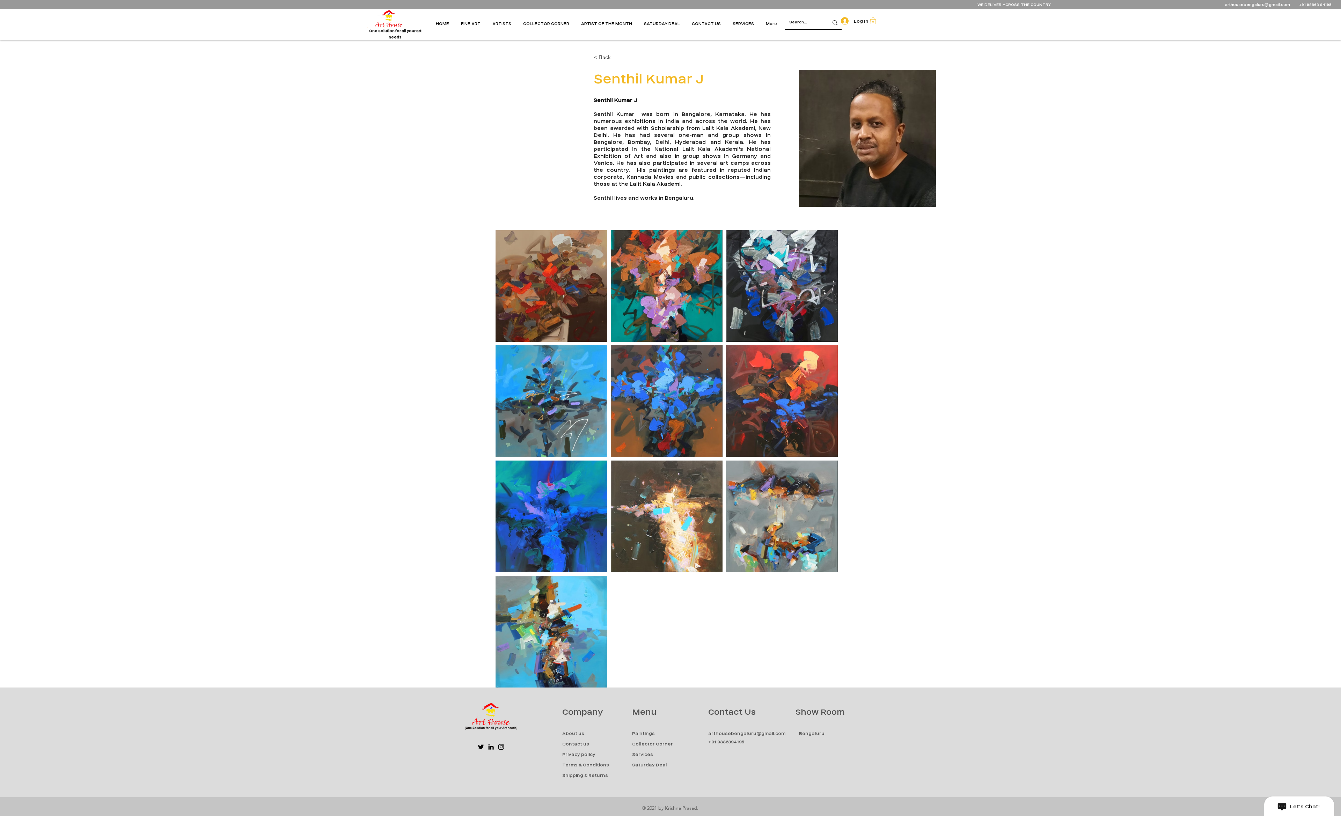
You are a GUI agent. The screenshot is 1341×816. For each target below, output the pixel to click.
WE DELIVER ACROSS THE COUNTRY (1014, 4)
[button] (473, 24)
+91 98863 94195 (1316, 4)
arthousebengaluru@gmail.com (1257, 4)
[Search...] (835, 22)
